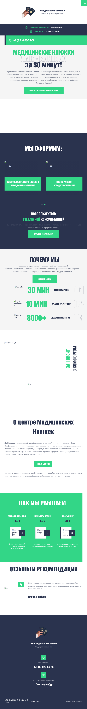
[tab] (41, 204)
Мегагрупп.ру (36, 701)
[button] (44, 90)
